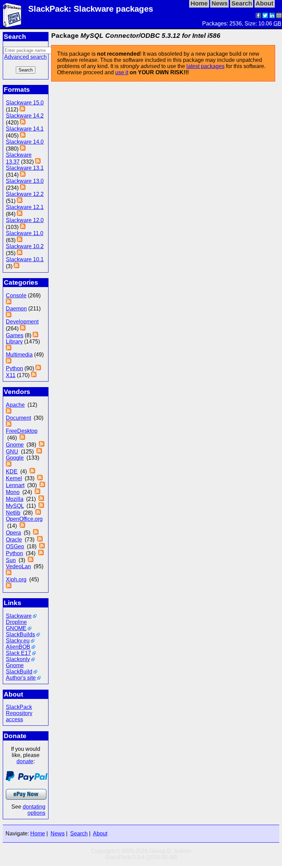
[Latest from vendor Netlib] (38, 513)
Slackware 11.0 (24, 233)
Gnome (15, 445)
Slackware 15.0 (25, 103)
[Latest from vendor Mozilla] (41, 499)
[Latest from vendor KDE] (32, 471)
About (100, 833)
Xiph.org (16, 579)
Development (22, 322)
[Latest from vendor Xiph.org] (8, 586)
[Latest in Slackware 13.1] (22, 175)
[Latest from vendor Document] (8, 425)
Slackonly (18, 659)
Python (14, 368)
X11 (10, 375)
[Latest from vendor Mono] (37, 492)
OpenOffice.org (24, 519)
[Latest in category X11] (33, 375)
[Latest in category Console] (8, 302)
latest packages (205, 66)
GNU (12, 451)
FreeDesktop (21, 431)
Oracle (14, 539)
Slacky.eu (18, 641)
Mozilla (14, 499)
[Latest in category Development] (22, 328)
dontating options (34, 810)
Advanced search (25, 57)
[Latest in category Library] (8, 348)
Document (18, 418)
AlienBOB (18, 647)
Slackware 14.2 (25, 116)
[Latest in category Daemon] (8, 315)
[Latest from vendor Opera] (36, 533)
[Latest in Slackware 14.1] (22, 136)
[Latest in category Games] (35, 335)
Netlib (13, 513)
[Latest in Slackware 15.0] (22, 109)
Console (16, 295)
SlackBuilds (20, 634)
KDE (12, 471)
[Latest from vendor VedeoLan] (8, 573)
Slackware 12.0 (25, 220)
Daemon (16, 308)
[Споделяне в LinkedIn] (272, 16)
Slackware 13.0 (25, 181)
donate (25, 761)
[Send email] (279, 16)
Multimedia (19, 355)
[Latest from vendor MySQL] (41, 506)
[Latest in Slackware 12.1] (19, 214)
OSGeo (15, 546)
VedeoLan (18, 566)
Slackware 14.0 (25, 142)
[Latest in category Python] (38, 368)
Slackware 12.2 (25, 194)
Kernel (14, 478)
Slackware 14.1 (25, 129)
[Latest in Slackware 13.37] (38, 162)
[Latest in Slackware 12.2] (19, 201)
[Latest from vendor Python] (41, 553)
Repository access (19, 716)
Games (14, 335)
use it (121, 72)
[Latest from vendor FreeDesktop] (22, 438)
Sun (11, 560)
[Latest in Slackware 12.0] (22, 227)
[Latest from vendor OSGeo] (42, 546)
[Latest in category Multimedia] (8, 361)
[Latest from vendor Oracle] (40, 539)
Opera (13, 533)
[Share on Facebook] (258, 16)
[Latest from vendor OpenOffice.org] (22, 526)
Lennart (15, 485)
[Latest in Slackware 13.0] (22, 188)
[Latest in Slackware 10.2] (19, 253)
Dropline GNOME (16, 625)
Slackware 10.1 (25, 259)
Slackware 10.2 (25, 246)
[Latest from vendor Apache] (8, 412)
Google (15, 458)
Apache (15, 405)
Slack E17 (18, 653)
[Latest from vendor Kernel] (40, 478)
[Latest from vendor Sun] (30, 560)
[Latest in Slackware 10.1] (16, 266)
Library (14, 341)
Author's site (21, 678)
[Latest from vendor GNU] (39, 451)
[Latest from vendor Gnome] (41, 445)
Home (37, 833)
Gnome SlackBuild (19, 668)
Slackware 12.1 (25, 207)
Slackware (19, 616)
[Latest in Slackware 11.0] (19, 240)
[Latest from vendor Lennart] (42, 485)
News (58, 833)
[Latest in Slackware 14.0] (22, 149)
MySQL (15, 506)
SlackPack (19, 707)
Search (79, 833)
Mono (13, 492)
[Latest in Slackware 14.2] (22, 122)
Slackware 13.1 (25, 168)
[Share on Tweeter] (265, 16)
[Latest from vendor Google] (8, 465)
